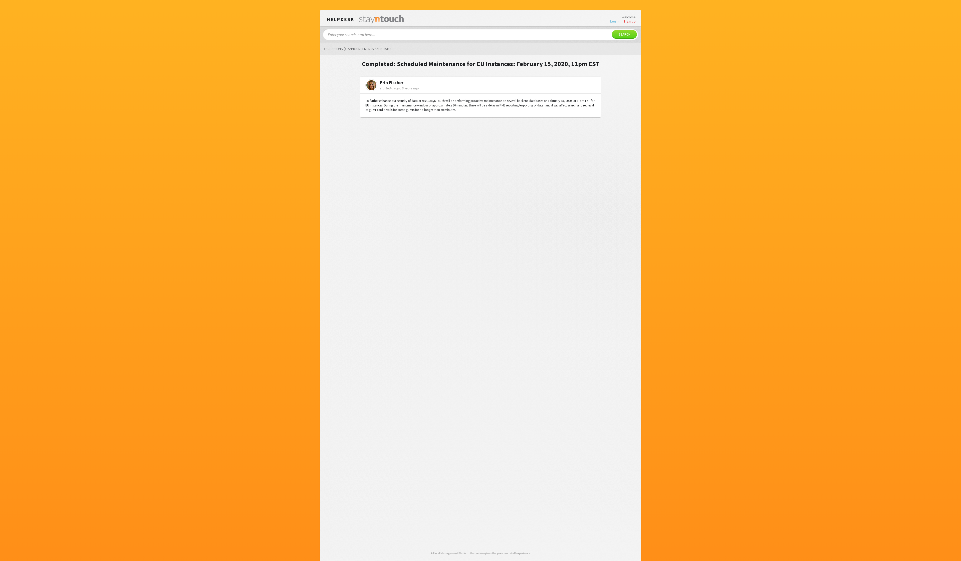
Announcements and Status (370, 49)
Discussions (333, 49)
